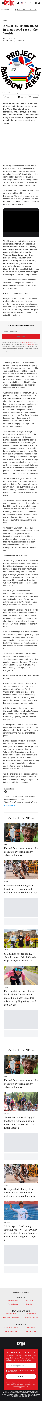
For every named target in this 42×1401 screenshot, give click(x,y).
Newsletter (35, 97)
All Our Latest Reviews (11, 1327)
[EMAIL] (6, 791)
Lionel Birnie (10, 38)
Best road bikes (11, 1313)
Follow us (23, 97)
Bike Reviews (31, 1327)
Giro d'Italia (29, 1300)
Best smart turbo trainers (11, 1317)
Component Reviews (11, 1331)
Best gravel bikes (31, 1313)
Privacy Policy (28, 1384)
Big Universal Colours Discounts (26, 10)
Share (8, 97)
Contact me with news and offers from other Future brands (21, 1371)
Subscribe (28, 3)
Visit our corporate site (31, 1392)
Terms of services (28, 342)
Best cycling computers (31, 1317)
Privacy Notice (29, 344)
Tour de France (13, 1300)
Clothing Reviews (31, 1331)
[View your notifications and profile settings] (18, 3)
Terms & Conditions (19, 1386)
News (5, 20)
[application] (21, 221)
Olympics (29, 1304)
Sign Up (21, 1376)
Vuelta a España (13, 1304)
